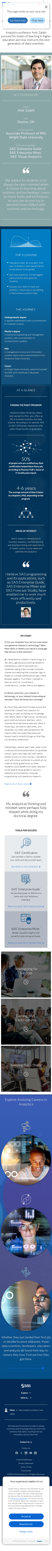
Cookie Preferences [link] (24, 1459)
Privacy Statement (26, 1463)
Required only (26, 1524)
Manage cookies (26, 1531)
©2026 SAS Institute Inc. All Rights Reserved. (26, 1474)
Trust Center (26, 1470)
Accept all (26, 1516)
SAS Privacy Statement (19, 1498)
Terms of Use (26, 1467)
